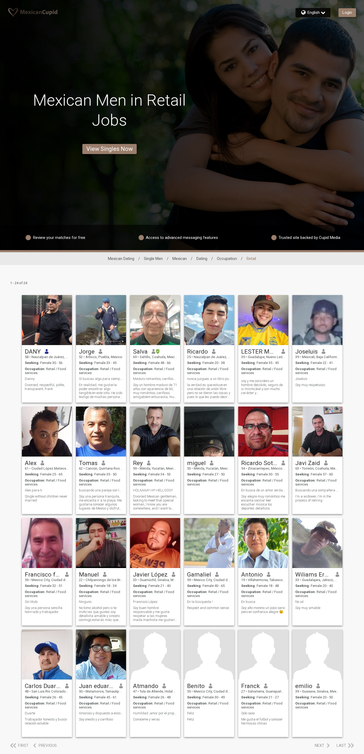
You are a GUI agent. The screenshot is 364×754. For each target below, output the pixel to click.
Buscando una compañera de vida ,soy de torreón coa (317, 490)
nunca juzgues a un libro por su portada (209, 379)
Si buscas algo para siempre (101, 379)
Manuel (89, 574)
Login (347, 12)
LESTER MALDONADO (259, 351)
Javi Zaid (307, 462)
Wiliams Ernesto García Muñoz (313, 574)
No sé (299, 602)
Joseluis (306, 351)
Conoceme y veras (146, 719)
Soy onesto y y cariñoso (96, 719)
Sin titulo (31, 602)
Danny (30, 379)
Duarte (30, 713)
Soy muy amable (307, 608)
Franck (250, 685)
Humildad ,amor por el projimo (155, 713)
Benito (196, 685)
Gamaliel (199, 574)
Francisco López (145, 602)
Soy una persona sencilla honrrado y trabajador (43, 610)
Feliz (190, 713)
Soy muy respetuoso (310, 385)
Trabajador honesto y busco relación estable (46, 721)
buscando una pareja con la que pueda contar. (101, 490)
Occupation (227, 258)
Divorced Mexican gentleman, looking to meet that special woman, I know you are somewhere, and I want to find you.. (155, 502)
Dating (201, 258)
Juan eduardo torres (97, 685)
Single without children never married (46, 498)
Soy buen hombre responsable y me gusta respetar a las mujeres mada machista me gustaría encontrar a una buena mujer (155, 614)
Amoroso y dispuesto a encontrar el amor (101, 713)
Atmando (145, 685)
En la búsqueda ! (200, 602)
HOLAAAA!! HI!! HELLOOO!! (153, 490)
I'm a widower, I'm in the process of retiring (313, 498)
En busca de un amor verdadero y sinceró (263, 490)
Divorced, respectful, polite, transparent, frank (45, 387)
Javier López (150, 574)
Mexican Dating (121, 258)
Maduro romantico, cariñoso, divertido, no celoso (155, 379)
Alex (31, 462)
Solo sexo (248, 713)
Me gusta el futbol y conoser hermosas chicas (262, 721)
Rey (138, 462)
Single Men (153, 258)
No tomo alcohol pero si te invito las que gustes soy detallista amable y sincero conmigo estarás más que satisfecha (99, 614)
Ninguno (85, 602)
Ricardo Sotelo (259, 462)
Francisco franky (43, 574)
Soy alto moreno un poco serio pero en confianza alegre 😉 (263, 610)
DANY (33, 351)
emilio (303, 685)
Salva (140, 351)
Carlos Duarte (43, 685)
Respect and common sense (208, 608)
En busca (248, 602)
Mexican (179, 258)
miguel (196, 462)
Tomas (88, 462)
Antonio (252, 574)
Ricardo (197, 351)
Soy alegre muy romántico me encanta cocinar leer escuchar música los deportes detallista (263, 502)
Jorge (87, 351)
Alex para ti (33, 490)
